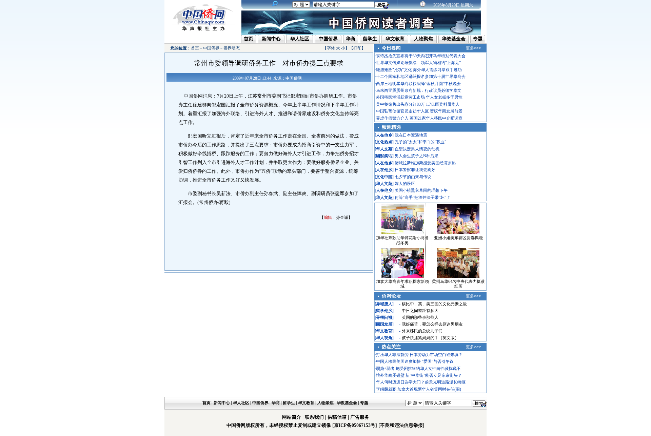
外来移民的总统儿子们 (422, 331)
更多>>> (473, 48)
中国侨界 (328, 38)
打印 (357, 48)
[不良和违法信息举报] (401, 425)
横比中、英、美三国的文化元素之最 (434, 304)
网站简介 (291, 417)
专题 (477, 38)
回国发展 (384, 324)
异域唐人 (384, 304)
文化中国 (384, 176)
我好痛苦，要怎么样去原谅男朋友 (432, 324)
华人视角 (384, 337)
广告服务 (359, 417)
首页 (248, 38)
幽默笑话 (384, 155)
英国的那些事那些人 (420, 317)
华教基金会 (454, 38)
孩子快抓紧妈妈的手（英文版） (430, 337)
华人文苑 (384, 149)
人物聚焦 (423, 38)
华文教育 (395, 38)
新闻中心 (271, 38)
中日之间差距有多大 (420, 310)
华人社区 (299, 38)
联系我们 (314, 417)
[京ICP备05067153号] (354, 425)
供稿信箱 (337, 417)
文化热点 (384, 142)
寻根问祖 (384, 317)
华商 (350, 38)
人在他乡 (384, 135)
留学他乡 (384, 310)
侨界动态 (231, 48)
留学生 (370, 38)
